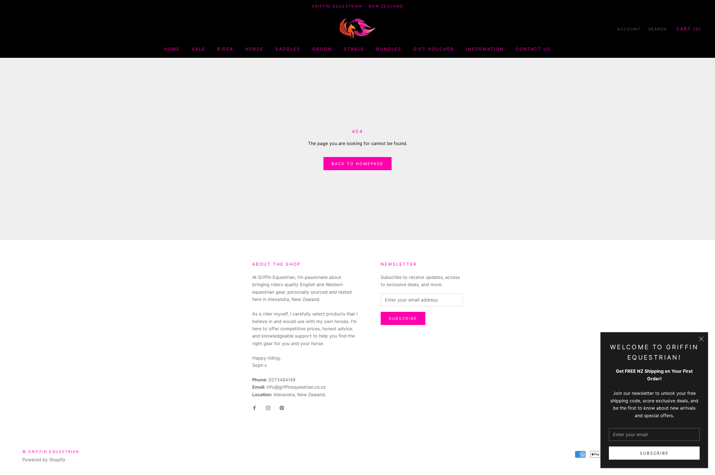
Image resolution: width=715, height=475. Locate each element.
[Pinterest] (282, 407)
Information (485, 49)
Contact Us (533, 49)
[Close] (701, 338)
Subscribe (654, 453)
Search (657, 29)
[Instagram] (268, 407)
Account (628, 29)
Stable (354, 49)
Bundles (389, 49)
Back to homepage (357, 163)
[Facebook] (254, 407)
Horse (254, 49)
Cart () (688, 29)
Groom (322, 49)
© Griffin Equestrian (50, 451)
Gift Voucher (433, 49)
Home (172, 49)
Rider (225, 49)
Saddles (288, 49)
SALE (198, 49)
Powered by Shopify (43, 459)
